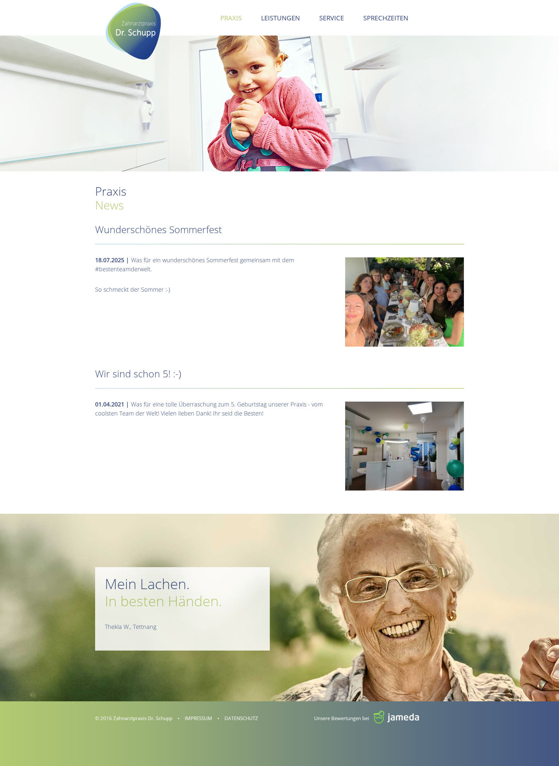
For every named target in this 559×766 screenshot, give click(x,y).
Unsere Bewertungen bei (351, 718)
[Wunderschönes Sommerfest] (404, 301)
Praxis (231, 18)
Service (331, 18)
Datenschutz (241, 718)
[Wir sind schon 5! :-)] (404, 445)
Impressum (198, 718)
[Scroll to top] (544, 751)
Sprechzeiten (385, 18)
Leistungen (280, 18)
